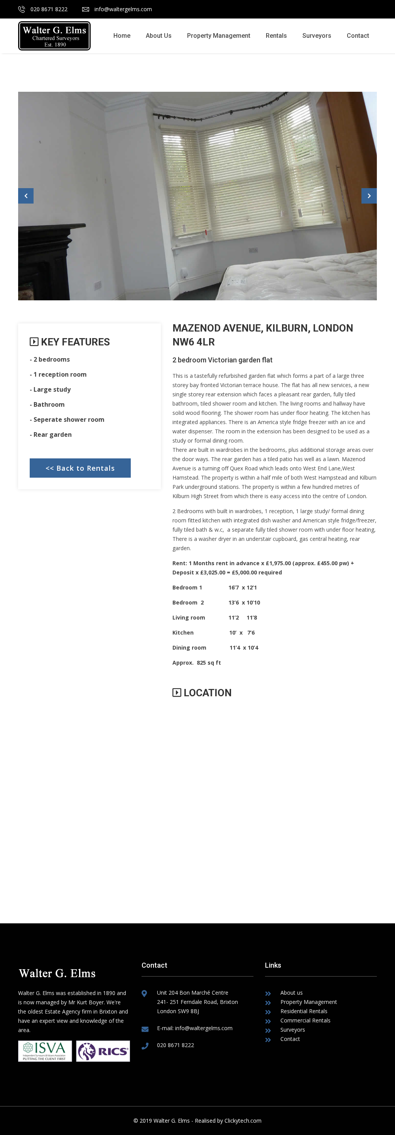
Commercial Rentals (305, 1020)
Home (121, 35)
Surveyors (316, 35)
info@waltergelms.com (122, 9)
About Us (159, 35)
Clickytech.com (243, 1120)
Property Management (218, 35)
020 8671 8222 (48, 9)
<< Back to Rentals (80, 468)
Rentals (276, 35)
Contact (358, 35)
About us (291, 992)
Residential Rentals (303, 1011)
